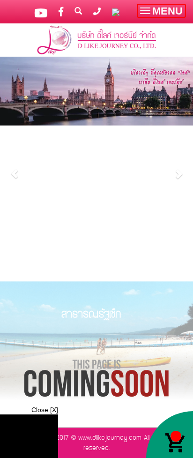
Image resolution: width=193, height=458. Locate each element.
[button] (14, 169)
